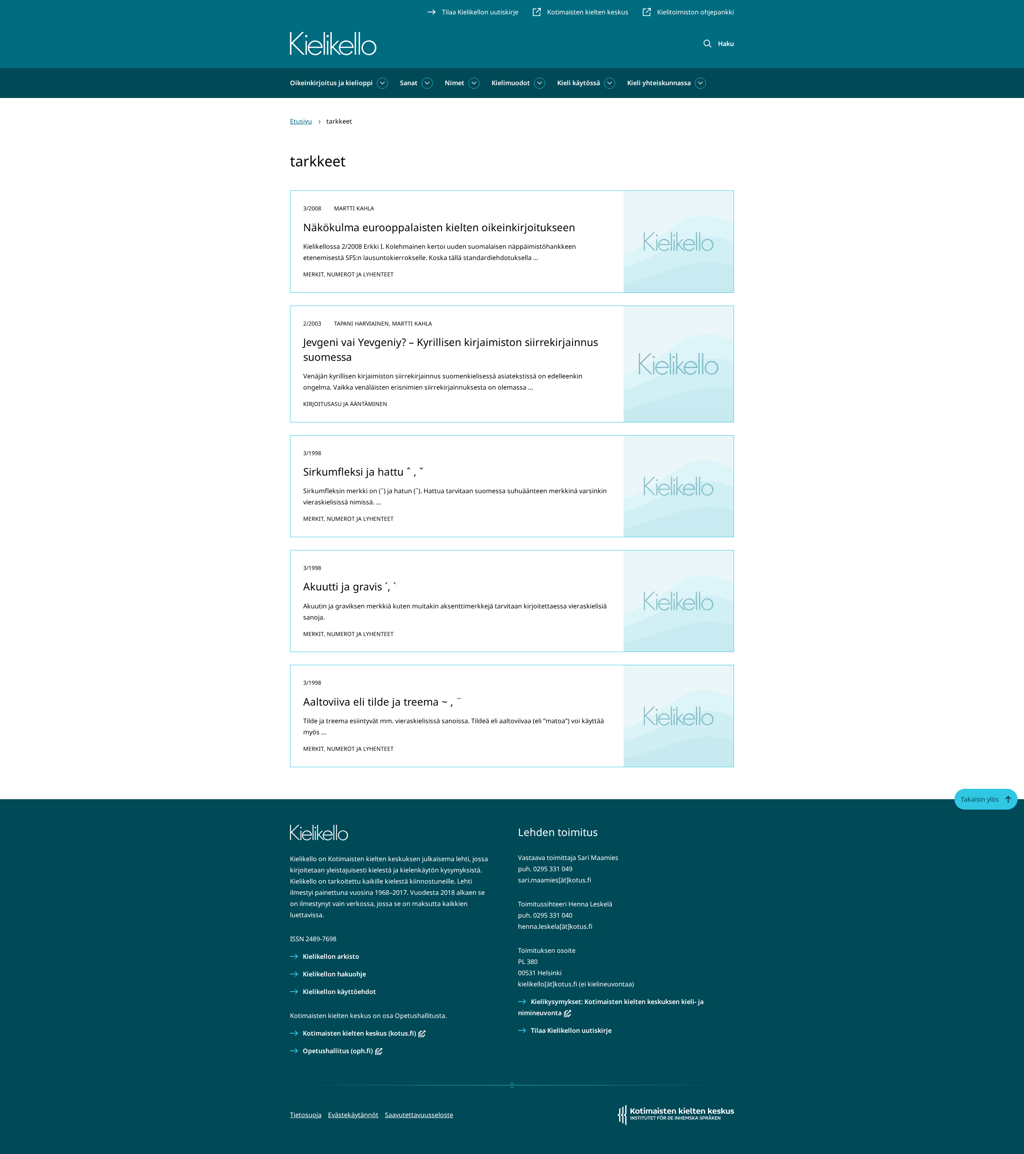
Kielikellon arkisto (331, 956)
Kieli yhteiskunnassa (659, 82)
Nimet (454, 82)
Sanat (409, 82)
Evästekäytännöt (353, 1114)
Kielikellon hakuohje (334, 974)
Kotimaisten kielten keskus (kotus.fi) (364, 1033)
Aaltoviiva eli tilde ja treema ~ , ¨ (382, 701)
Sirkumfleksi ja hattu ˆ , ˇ (363, 471)
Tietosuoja (306, 1114)
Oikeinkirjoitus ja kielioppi (331, 82)
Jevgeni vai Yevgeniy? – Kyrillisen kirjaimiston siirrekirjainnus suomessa (450, 349)
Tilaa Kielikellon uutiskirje (571, 1030)
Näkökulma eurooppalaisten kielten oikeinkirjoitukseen (439, 227)
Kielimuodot (511, 82)
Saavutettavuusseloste (419, 1114)
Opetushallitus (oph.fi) (342, 1050)
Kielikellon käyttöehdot (339, 991)
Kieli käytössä (578, 82)
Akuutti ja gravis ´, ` (349, 586)
